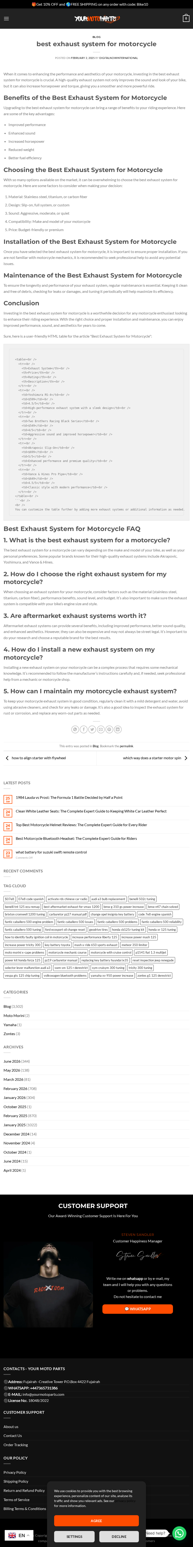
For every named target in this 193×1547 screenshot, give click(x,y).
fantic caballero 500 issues (75, 922)
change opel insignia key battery (112, 914)
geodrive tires (98, 929)
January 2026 (15, 1097)
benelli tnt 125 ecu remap (22, 907)
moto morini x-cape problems (24, 952)
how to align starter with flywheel (38, 757)
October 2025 (15, 1106)
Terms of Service (16, 1499)
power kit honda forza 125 (22, 960)
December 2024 (16, 1134)
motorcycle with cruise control (111, 952)
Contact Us (13, 1435)
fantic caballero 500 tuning (23, 929)
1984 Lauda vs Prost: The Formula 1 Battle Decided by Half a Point (69, 797)
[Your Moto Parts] (96, 18)
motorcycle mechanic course (67, 952)
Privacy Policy (15, 1472)
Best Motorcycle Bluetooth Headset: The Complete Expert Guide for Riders (76, 838)
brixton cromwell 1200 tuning (25, 914)
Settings (74, 1537)
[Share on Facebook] (84, 729)
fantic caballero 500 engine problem (29, 922)
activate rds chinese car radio (67, 899)
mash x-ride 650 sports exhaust (95, 945)
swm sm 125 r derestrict (71, 968)
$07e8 (9, 899)
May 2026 (12, 1070)
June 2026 (12, 1061)
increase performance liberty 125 (94, 937)
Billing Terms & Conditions (25, 1508)
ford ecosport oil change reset (65, 929)
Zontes (9, 1033)
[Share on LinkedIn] (118, 729)
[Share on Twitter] (92, 729)
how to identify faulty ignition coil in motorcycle (36, 937)
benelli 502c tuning (142, 899)
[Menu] (6, 18)
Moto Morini (14, 1015)
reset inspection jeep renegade (153, 960)
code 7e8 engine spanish (154, 914)
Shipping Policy (16, 1481)
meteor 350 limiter (134, 945)
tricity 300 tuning (140, 968)
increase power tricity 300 (22, 945)
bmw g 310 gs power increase (124, 907)
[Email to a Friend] (101, 729)
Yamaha (10, 1024)
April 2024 (12, 1170)
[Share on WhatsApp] (75, 729)
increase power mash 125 (138, 937)
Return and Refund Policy (24, 1490)
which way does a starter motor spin (152, 757)
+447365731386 (44, 1388)
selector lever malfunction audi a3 (27, 968)
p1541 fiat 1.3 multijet (151, 952)
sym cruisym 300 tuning (108, 968)
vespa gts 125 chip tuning (22, 975)
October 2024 (15, 1152)
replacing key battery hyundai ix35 (104, 960)
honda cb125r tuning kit (128, 929)
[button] (179, 1533)
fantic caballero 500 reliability (162, 922)
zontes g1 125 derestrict (154, 975)
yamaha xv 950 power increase (112, 975)
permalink (126, 746)
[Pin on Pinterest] (109, 729)
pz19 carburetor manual (61, 960)
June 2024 (12, 1161)
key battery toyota (57, 945)
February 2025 (15, 1115)
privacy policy (125, 1501)
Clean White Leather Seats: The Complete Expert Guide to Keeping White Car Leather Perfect (91, 811)
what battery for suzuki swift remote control (51, 852)
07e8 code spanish (31, 899)
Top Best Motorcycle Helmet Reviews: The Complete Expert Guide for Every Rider (81, 824)
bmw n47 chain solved (163, 907)
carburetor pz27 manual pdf (68, 914)
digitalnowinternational (118, 57)
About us (11, 1426)
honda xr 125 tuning (162, 929)
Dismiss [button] (155, 4)
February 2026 (15, 1088)
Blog (96, 37)
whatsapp (135, 1278)
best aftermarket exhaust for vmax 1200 (71, 907)
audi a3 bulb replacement (108, 899)
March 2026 (13, 1079)
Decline (119, 1537)
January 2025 (15, 1124)
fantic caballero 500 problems (117, 922)
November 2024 (17, 1143)
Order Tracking (16, 1444)
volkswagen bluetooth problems (65, 975)
